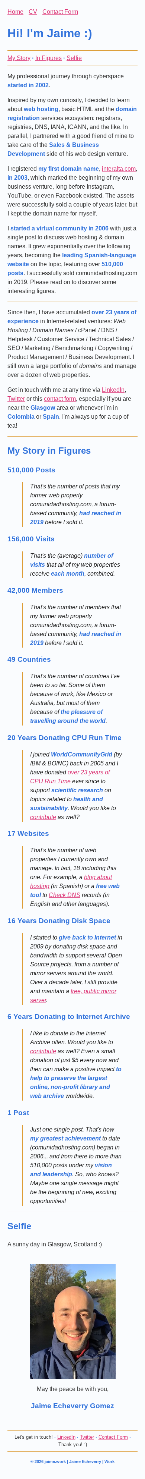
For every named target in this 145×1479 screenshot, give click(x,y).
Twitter (16, 399)
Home (15, 12)
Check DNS (64, 895)
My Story (18, 58)
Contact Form (60, 12)
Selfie (74, 58)
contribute (43, 817)
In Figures (48, 58)
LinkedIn (113, 390)
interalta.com (119, 169)
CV (33, 12)
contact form (60, 399)
